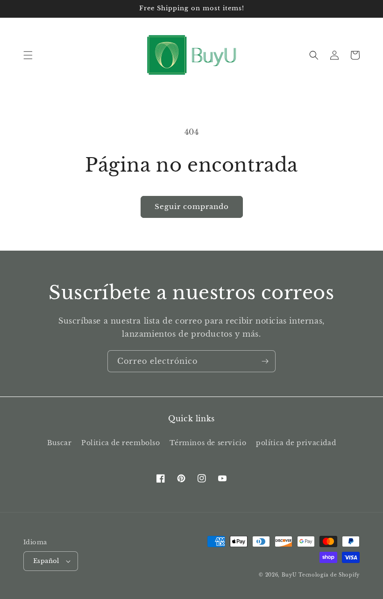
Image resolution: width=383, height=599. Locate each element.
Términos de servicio (208, 443)
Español (46, 561)
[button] (28, 55)
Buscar (59, 443)
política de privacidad (296, 443)
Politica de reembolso (120, 443)
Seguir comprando (192, 206)
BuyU (289, 575)
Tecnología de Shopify (329, 575)
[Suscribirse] (265, 361)
